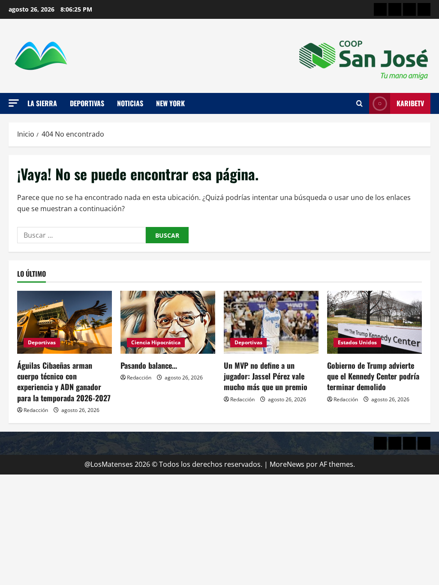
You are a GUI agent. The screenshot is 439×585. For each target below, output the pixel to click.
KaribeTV (410, 103)
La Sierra (42, 103)
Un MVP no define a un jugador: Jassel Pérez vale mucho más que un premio (265, 376)
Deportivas (87, 103)
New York (170, 103)
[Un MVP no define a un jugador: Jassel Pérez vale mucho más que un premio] (271, 322)
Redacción (36, 410)
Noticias (130, 103)
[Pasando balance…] (167, 322)
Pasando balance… (148, 365)
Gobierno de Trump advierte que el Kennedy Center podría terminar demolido (373, 376)
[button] (14, 103)
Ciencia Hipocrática (155, 342)
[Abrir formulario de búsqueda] (359, 103)
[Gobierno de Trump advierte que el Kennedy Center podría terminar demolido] (374, 322)
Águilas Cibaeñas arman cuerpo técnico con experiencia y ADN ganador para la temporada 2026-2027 (64, 381)
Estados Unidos (357, 342)
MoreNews (287, 464)
